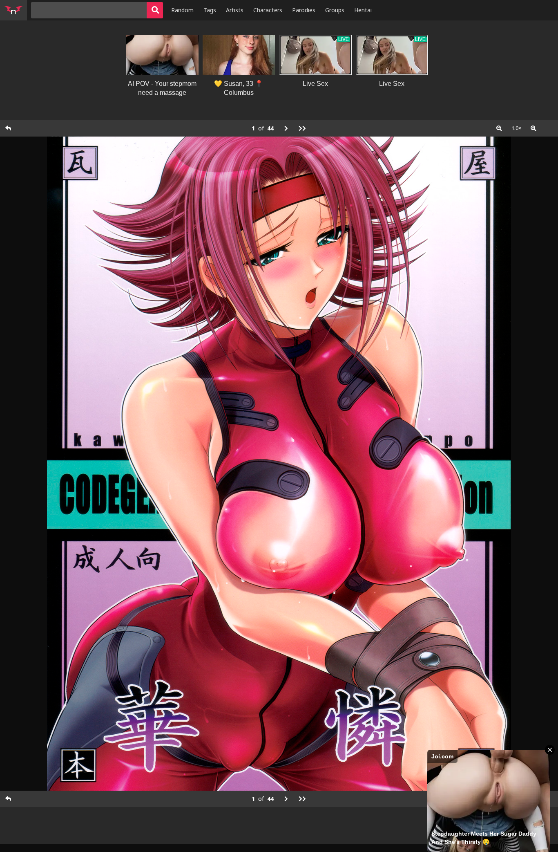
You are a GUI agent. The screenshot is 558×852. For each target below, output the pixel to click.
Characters (267, 10)
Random (182, 10)
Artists (234, 10)
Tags (209, 10)
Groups (334, 10)
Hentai (363, 10)
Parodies (303, 10)
